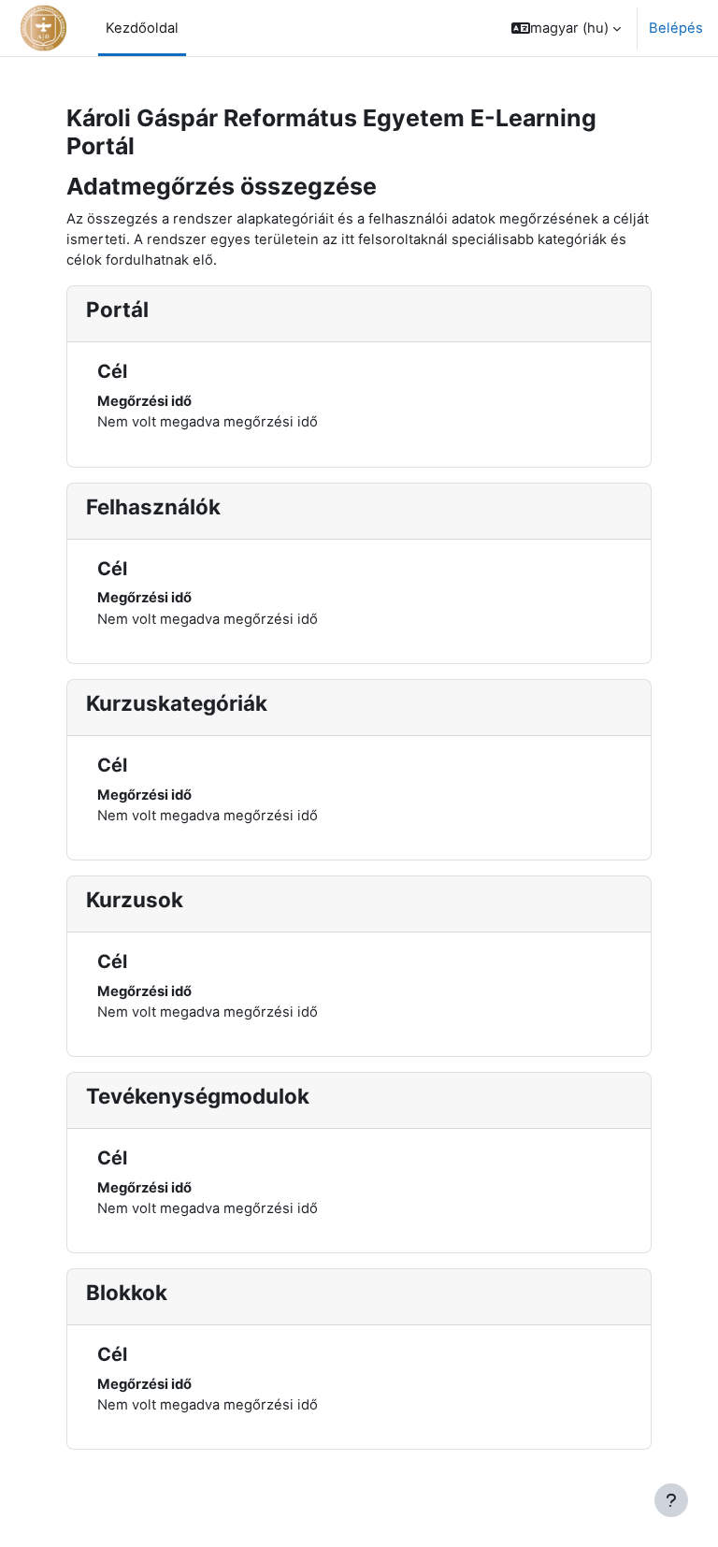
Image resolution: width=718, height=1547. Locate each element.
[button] (566, 28)
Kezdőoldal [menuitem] (142, 28)
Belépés (676, 28)
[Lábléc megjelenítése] (671, 1500)
